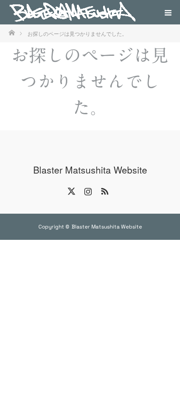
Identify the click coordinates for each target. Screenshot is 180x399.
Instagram (86, 189)
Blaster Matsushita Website (90, 169)
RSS (103, 189)
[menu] (168, 12)
